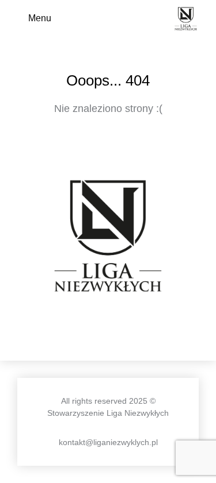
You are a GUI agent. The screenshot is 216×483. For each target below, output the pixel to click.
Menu (39, 18)
